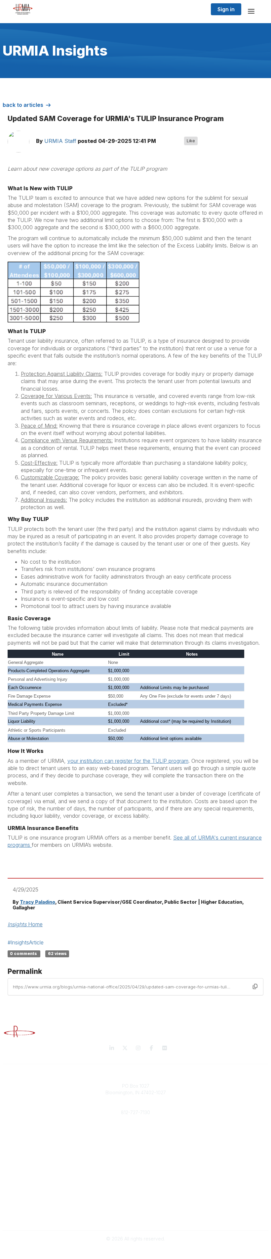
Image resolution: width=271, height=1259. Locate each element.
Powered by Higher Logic (135, 1250)
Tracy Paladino (37, 902)
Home (25, 924)
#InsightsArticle (26, 942)
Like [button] (191, 140)
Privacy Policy (135, 1210)
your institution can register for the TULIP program (127, 761)
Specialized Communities (135, 1190)
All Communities (135, 1177)
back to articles (23, 105)
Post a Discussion (136, 1183)
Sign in (226, 9)
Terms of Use (135, 1216)
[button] (255, 986)
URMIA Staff (60, 141)
